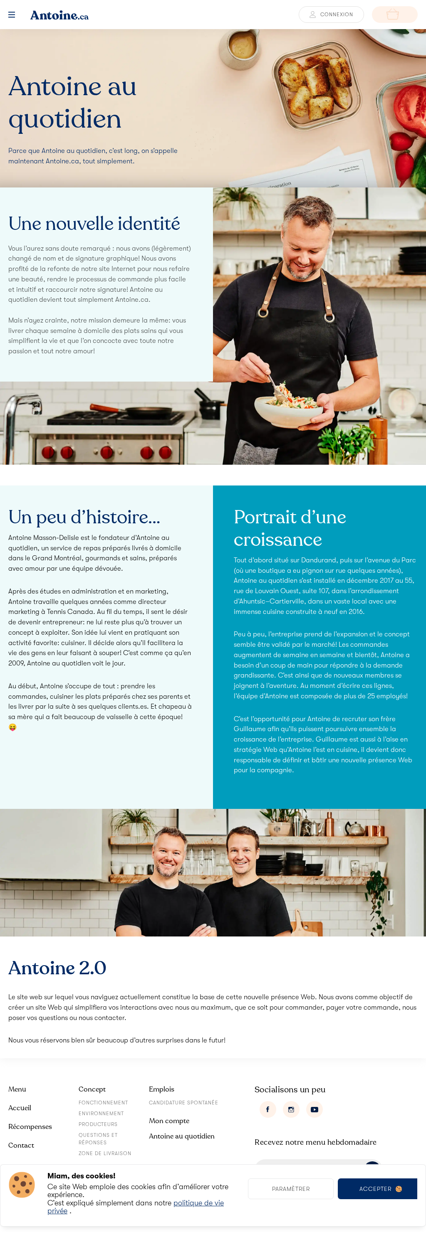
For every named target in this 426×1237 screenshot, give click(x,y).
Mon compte (169, 1120)
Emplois (161, 1089)
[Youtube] (314, 1109)
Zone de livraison (105, 1153)
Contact (21, 1145)
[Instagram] (291, 1109)
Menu (17, 1089)
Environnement (101, 1113)
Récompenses (30, 1126)
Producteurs (98, 1124)
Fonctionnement (103, 1103)
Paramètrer (291, 1188)
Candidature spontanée (183, 1103)
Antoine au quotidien (182, 1136)
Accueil (19, 1108)
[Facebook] (268, 1109)
